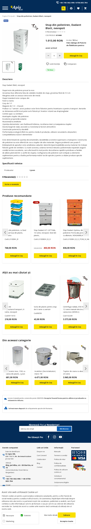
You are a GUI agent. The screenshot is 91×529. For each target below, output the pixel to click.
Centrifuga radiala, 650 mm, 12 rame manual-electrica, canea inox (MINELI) (74, 309)
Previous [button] (5, 232)
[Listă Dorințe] (78, 8)
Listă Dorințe (55, 64)
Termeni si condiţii (60, 455)
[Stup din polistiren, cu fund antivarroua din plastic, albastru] (16, 213)
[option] (20, 41)
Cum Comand (41, 455)
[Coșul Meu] (86, 8)
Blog (38, 463)
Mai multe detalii (50, 515)
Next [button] (86, 232)
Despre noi (41, 451)
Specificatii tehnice (12, 163)
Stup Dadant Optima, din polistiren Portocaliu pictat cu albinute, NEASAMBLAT (73, 233)
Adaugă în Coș (17, 382)
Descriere (7, 79)
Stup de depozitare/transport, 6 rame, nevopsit (14, 309)
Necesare (10, 515)
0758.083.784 (81, 2)
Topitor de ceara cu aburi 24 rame (73, 372)
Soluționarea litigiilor (61, 482)
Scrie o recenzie (12, 184)
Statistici (27, 515)
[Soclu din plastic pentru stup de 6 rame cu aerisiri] (45, 289)
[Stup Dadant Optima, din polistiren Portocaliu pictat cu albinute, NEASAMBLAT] (75, 213)
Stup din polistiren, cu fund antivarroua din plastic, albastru (15, 233)
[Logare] (71, 8)
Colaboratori (41, 459)
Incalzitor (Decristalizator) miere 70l (45, 372)
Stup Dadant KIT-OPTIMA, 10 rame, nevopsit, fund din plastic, (45, 233)
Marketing (10, 521)
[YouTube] (60, 437)
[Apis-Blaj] (16, 8)
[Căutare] (63, 8)
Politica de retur (59, 459)
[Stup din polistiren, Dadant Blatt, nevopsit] (8, 66)
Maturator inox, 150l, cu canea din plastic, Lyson (15, 372)
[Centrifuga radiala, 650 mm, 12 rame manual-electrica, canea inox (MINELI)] (75, 289)
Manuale (57, 451)
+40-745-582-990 (66, 2)
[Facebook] (48, 437)
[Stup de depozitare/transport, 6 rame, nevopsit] (16, 289)
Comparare (71, 64)
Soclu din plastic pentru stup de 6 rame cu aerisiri (45, 307)
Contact (39, 467)
